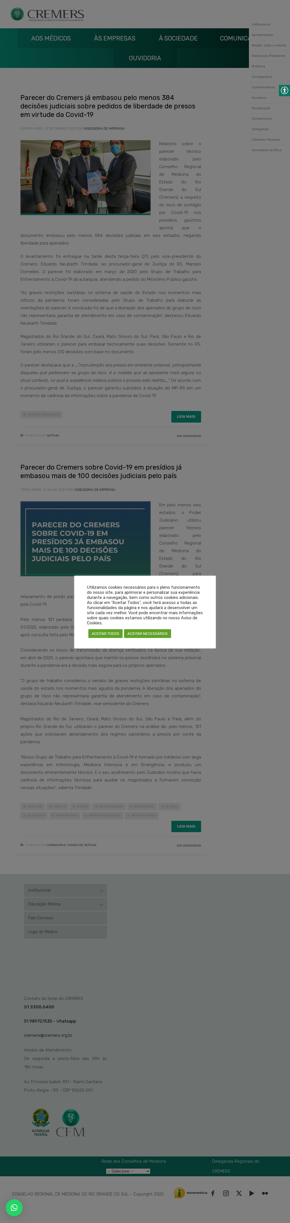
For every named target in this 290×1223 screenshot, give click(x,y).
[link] (14, 1207)
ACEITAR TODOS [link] (105, 633)
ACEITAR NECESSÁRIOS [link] (147, 633)
